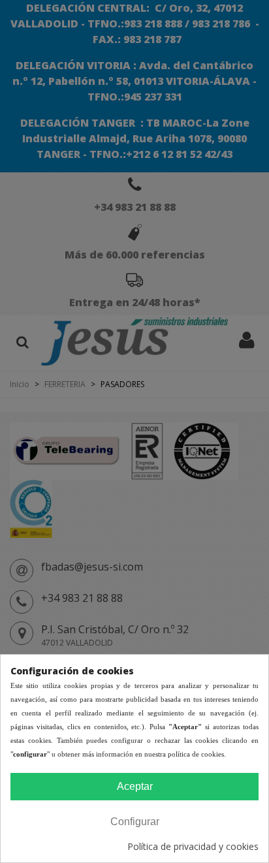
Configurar (134, 821)
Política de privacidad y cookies (193, 846)
